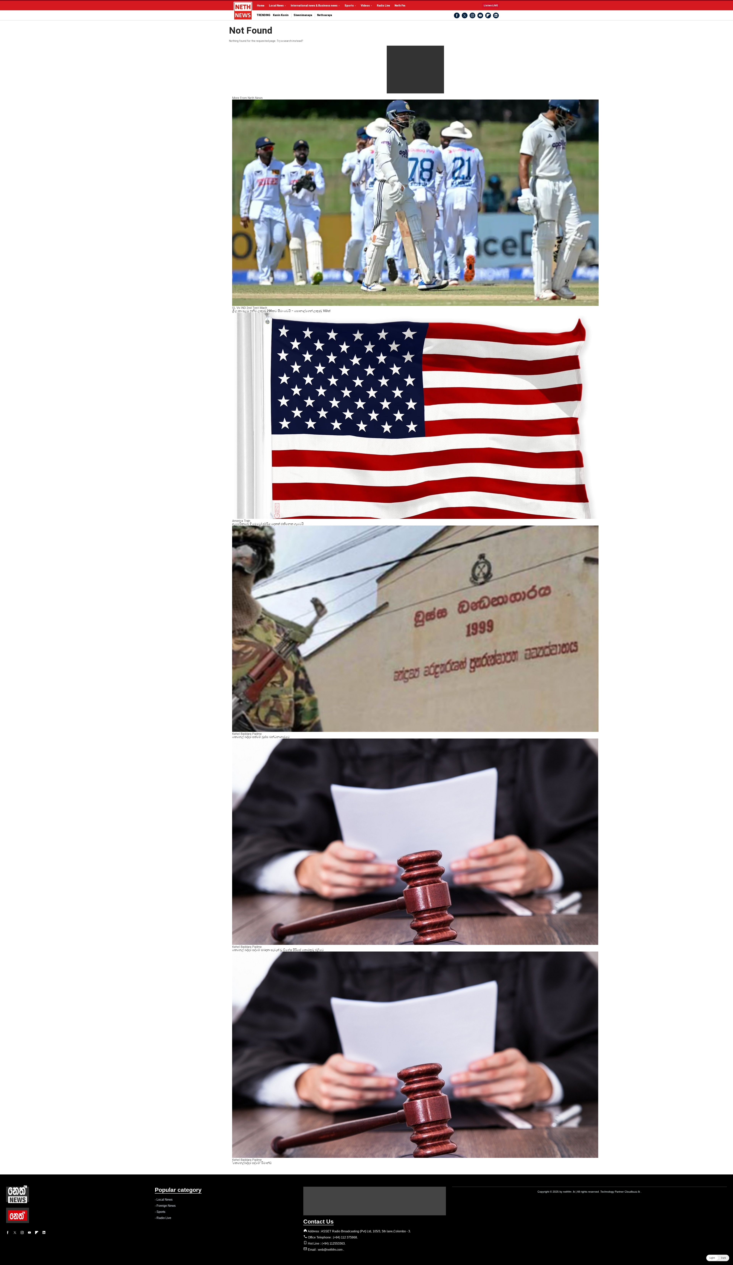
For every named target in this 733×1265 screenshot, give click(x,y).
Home (260, 5)
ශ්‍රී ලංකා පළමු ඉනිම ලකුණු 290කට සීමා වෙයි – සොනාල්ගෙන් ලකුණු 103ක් (281, 311)
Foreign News (166, 1205)
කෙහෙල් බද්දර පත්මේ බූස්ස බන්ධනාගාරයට (261, 737)
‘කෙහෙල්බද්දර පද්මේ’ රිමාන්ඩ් (252, 1163)
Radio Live (383, 5)
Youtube (480, 15)
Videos (365, 5)
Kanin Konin (281, 15)
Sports (349, 5)
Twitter (464, 15)
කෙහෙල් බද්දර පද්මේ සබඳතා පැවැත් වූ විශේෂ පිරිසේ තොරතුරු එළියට (278, 950)
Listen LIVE (491, 5)
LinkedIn (496, 15)
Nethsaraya (324, 15)
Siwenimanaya (303, 15)
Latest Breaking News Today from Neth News (243, 11)
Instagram (472, 15)
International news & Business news (314, 5)
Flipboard (488, 15)
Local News (276, 5)
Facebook (457, 15)
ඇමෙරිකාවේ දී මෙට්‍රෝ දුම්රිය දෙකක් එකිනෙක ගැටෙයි (268, 524)
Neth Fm (400, 5)
